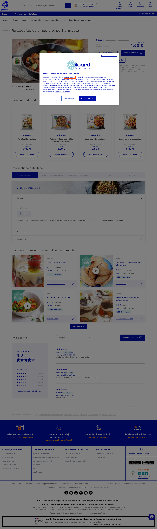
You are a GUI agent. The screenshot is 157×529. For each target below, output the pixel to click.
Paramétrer (69, 98)
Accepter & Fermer (87, 98)
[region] (79, 79)
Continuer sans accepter (109, 56)
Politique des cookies (62, 92)
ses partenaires (69, 77)
